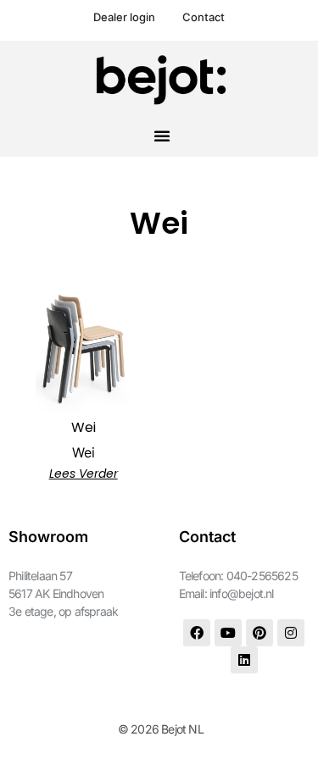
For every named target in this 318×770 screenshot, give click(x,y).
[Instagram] (290, 632)
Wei (83, 452)
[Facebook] (196, 632)
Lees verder (83, 473)
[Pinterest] (259, 632)
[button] (162, 135)
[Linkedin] (244, 659)
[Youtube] (228, 632)
